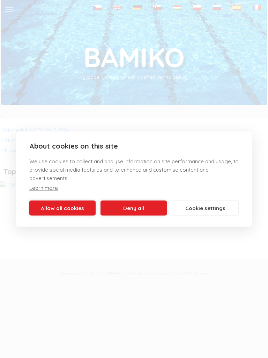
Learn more (43, 188)
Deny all (133, 208)
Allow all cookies (62, 208)
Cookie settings (205, 208)
